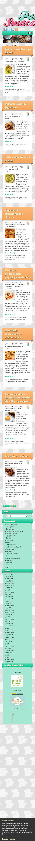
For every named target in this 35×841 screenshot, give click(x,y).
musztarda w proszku (10, 91)
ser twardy (17, 199)
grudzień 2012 (9, 659)
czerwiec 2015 (9, 592)
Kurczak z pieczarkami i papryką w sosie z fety (18, 273)
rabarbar (24, 381)
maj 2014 (8, 621)
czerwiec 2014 (9, 619)
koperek (7, 319)
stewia (19, 146)
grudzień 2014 (9, 606)
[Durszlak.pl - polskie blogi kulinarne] (17, 672)
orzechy (19, 494)
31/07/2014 (15, 58)
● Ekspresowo (20, 61)
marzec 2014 (9, 626)
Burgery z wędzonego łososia (18, 50)
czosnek (13, 197)
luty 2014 (7, 628)
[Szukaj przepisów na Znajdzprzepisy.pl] (17, 690)
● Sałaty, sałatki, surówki (12, 558)
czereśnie (25, 379)
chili (9, 441)
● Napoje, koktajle (10, 549)
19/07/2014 (15, 343)
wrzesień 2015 (9, 585)
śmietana (23, 199)
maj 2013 (8, 648)
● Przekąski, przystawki (12, 556)
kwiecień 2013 (9, 650)
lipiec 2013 (8, 644)
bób (9, 197)
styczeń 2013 (9, 657)
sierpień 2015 (9, 588)
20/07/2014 (15, 283)
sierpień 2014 (9, 615)
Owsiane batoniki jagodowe (15, 105)
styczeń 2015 (9, 603)
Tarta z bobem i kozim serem (18, 158)
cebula (10, 89)
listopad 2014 (9, 608)
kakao (6, 494)
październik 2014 (10, 610)
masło (6, 199)
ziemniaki (12, 259)
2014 (11, 45)
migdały (15, 494)
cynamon (19, 379)
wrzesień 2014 (9, 612)
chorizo (14, 255)
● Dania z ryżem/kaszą (15, 286)
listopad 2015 (9, 581)
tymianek (7, 259)
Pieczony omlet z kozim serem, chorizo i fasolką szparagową (18, 397)
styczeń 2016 (9, 576)
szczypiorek (26, 91)
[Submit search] (26, 516)
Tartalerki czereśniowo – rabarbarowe (13, 334)
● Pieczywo (8, 551)
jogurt (20, 197)
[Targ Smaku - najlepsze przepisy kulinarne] (17, 717)
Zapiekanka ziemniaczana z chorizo (14, 213)
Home (7, 45)
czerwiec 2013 (9, 646)
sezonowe (7, 383)
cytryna (14, 89)
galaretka (7, 381)
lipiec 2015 (8, 590)
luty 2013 (7, 655)
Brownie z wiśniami (16, 456)
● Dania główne (15, 60)
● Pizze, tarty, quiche (13, 169)
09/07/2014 (15, 461)
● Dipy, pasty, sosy (10, 536)
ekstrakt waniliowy (19, 492)
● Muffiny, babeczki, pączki (13, 547)
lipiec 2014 (8, 617)
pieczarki (17, 319)
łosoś (6, 92)
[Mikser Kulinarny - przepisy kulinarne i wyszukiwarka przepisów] (17, 681)
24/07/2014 (15, 223)
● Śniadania (15, 116)
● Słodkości (18, 346)
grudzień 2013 (9, 632)
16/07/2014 (15, 406)
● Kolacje (7, 542)
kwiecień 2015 (9, 597)
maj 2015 (8, 594)
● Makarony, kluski (10, 545)
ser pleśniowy (21, 257)
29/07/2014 (15, 113)
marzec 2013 (9, 653)
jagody (18, 144)
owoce (6, 146)
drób (18, 317)
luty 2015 (7, 601)
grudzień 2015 (9, 579)
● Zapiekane (12, 226)
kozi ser (24, 197)
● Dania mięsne (15, 408)
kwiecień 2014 (9, 623)
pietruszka (19, 91)
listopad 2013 (9, 635)
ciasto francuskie (12, 379)
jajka (18, 89)
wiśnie (13, 496)
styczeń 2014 (9, 630)
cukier (9, 144)
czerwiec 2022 (9, 574)
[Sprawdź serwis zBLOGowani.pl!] (17, 709)
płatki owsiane (13, 146)
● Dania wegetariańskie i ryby (15, 60)
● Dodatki (8, 538)
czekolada (10, 492)
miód (15, 381)
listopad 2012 (9, 662)
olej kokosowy (24, 144)
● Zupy (7, 567)
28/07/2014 (15, 166)
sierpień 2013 (9, 641)
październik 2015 (10, 583)
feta (21, 317)
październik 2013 (10, 637)
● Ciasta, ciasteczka (16, 115)
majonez (22, 89)
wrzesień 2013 (9, 639)
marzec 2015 (9, 599)
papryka (12, 319)
